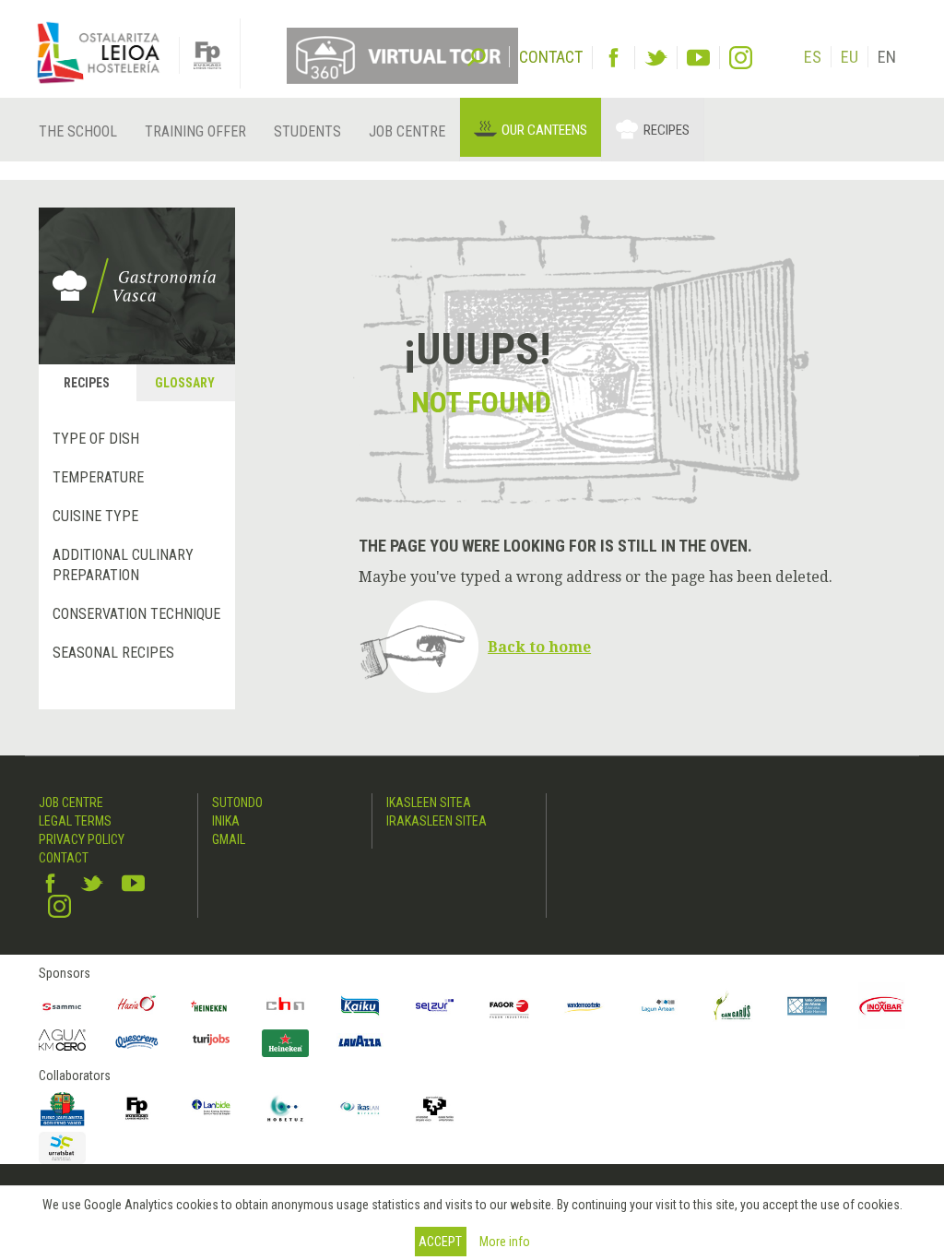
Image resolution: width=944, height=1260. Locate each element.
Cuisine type (95, 516)
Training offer (195, 131)
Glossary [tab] (185, 382)
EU (849, 56)
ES (812, 56)
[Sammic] (62, 1005)
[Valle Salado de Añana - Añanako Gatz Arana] (807, 1005)
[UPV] (434, 1108)
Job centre (407, 131)
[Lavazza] (360, 1038)
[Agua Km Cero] (62, 1040)
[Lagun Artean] (658, 1005)
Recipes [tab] (87, 382)
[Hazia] (136, 1005)
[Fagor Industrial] (509, 1005)
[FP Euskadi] (136, 1108)
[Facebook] (613, 57)
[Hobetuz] (285, 1108)
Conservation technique (136, 614)
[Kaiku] (360, 1005)
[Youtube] (698, 57)
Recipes (666, 130)
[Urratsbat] (62, 1148)
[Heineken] (211, 1005)
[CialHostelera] (285, 1005)
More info (504, 1241)
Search (476, 55)
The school (78, 131)
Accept (440, 1241)
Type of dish (96, 438)
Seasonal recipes (113, 652)
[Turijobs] (211, 1039)
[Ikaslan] (360, 1108)
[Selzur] (434, 1005)
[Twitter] (655, 57)
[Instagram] (740, 57)
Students (307, 131)
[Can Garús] (732, 1005)
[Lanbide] (211, 1108)
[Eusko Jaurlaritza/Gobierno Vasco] (62, 1108)
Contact (63, 857)
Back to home (539, 647)
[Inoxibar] (881, 1005)
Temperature (98, 477)
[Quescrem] (136, 1041)
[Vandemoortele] (584, 1005)
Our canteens (544, 130)
